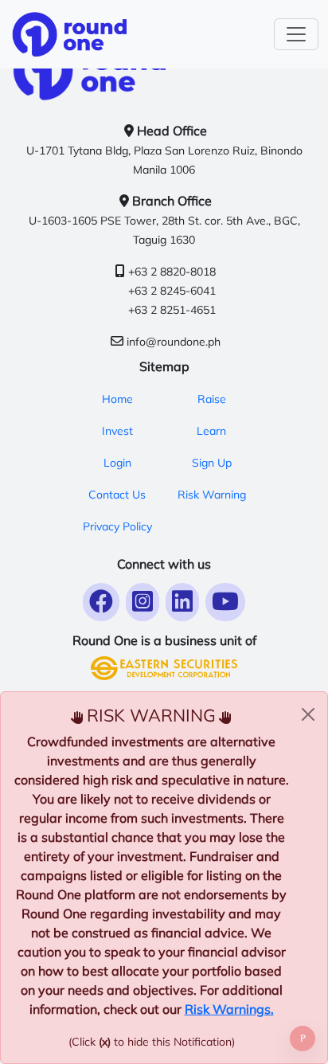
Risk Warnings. (229, 1009)
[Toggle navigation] (296, 34)
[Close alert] (308, 714)
